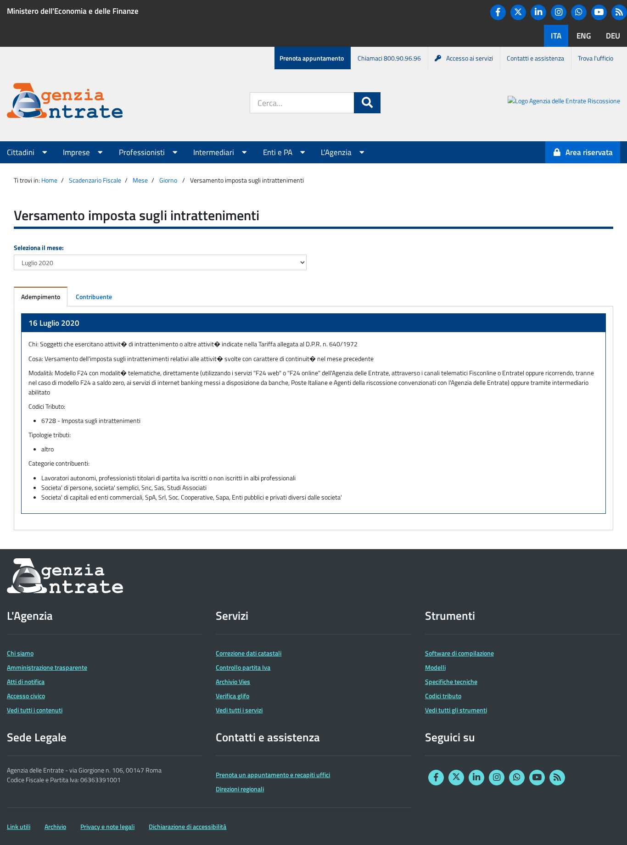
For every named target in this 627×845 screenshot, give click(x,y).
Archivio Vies (233, 681)
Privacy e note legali (107, 826)
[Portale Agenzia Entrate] (65, 102)
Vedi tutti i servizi (239, 710)
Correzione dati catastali (248, 653)
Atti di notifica (26, 681)
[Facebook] (498, 12)
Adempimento (40, 296)
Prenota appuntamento (312, 58)
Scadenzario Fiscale (95, 180)
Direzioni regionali (240, 789)
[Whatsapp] (579, 12)
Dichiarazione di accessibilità (187, 826)
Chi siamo (20, 653)
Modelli (435, 667)
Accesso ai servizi (469, 58)
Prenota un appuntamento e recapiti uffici (273, 774)
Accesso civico (26, 695)
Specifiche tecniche (451, 681)
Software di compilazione (459, 653)
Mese (140, 180)
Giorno (168, 180)
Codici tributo (443, 695)
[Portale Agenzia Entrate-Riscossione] (564, 102)
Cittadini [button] (21, 152)
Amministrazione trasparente (47, 667)
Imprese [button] (77, 152)
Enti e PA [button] (278, 152)
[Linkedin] (538, 12)
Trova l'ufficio (595, 58)
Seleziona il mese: (39, 247)
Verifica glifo (232, 695)
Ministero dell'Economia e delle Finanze (73, 11)
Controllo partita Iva (243, 667)
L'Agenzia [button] (337, 152)
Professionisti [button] (143, 152)
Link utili (18, 826)
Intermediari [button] (214, 152)
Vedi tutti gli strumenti (456, 710)
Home (49, 180)
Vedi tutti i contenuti (34, 710)
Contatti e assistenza (535, 58)
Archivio (55, 826)
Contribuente (94, 296)
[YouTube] (599, 12)
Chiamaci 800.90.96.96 (389, 58)
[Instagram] (558, 12)
